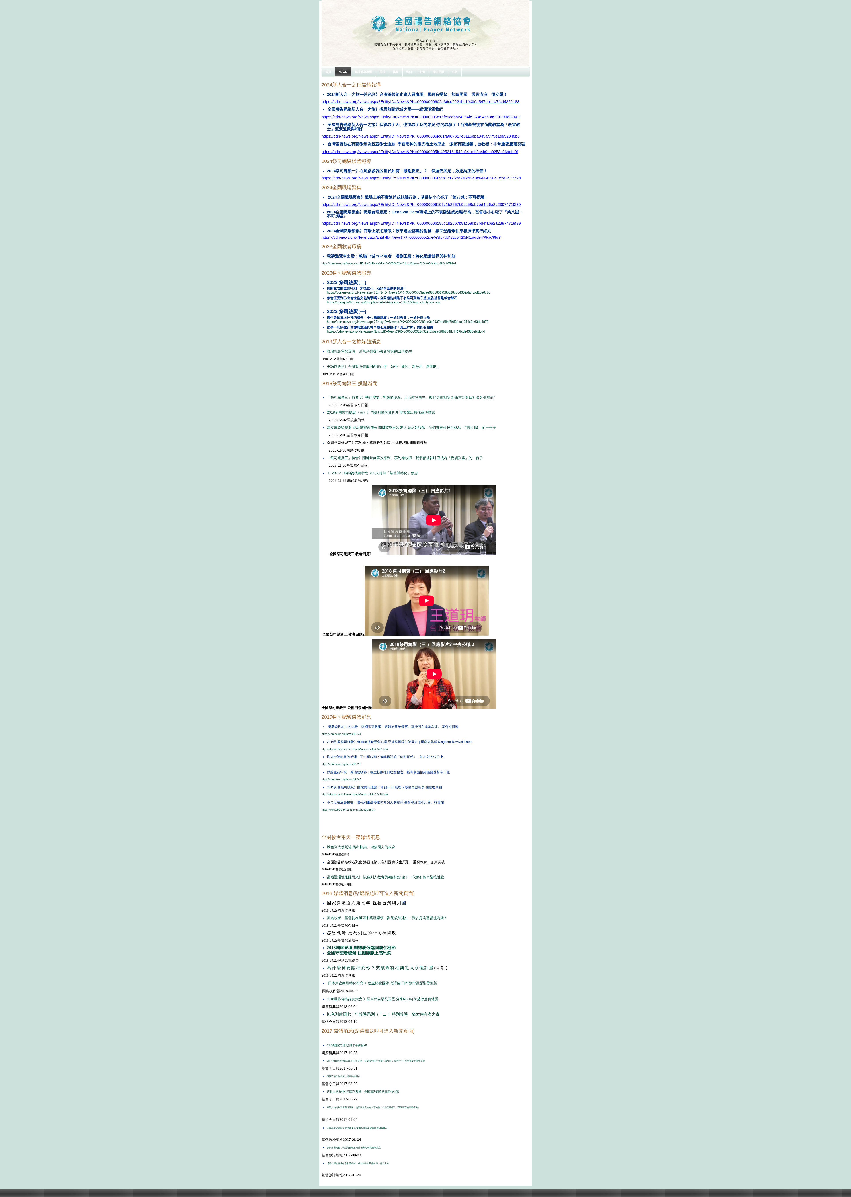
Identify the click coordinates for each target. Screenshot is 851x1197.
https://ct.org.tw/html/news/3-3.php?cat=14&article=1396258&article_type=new (383, 302)
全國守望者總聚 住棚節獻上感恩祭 (359, 953)
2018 (331, 947)
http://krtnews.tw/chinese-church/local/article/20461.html (355, 749)
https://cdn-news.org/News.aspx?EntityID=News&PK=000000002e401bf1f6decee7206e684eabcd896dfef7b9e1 (389, 263)
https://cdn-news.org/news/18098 (341, 764)
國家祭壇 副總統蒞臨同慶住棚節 (366, 947)
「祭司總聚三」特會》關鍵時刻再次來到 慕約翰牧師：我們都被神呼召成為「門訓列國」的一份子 (405, 458)
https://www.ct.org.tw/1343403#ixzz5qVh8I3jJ (349, 809)
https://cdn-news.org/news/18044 (341, 734)
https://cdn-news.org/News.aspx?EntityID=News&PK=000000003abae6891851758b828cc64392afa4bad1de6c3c (408, 292)
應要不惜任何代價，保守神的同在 (343, 1076)
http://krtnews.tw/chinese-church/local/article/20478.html (355, 794)
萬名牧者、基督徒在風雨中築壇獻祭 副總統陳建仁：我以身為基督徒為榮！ (387, 918)
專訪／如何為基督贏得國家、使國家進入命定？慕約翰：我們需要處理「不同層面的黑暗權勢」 (373, 1107)
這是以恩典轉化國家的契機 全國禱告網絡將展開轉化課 (363, 1091)
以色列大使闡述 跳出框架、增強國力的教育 (361, 847)
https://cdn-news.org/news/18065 (341, 779)
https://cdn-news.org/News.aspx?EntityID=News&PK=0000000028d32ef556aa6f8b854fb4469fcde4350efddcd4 (406, 331)
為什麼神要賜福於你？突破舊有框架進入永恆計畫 (380, 967)
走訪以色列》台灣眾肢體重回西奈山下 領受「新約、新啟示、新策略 (382, 366)
